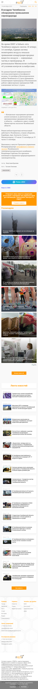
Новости (14, 604)
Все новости (19, 588)
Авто (2, 608)
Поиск (13, 606)
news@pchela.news (7, 628)
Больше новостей (19, 373)
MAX (29, 6)
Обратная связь (16, 608)
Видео (3, 616)
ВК (33, 6)
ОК (36, 6)
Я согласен (24, 686)
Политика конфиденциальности (11, 630)
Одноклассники (28, 608)
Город (3, 604)
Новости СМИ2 (5, 188)
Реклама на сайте (6, 644)
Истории (4, 613)
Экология (4, 606)
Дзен (25, 611)
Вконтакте (27, 606)
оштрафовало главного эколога (17, 148)
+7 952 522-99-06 (6, 626)
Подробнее (13, 686)
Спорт (3, 611)
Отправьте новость (19, 203)
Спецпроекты (5, 618)
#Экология (6, 170)
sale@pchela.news (6, 641)
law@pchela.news (23, 679)
